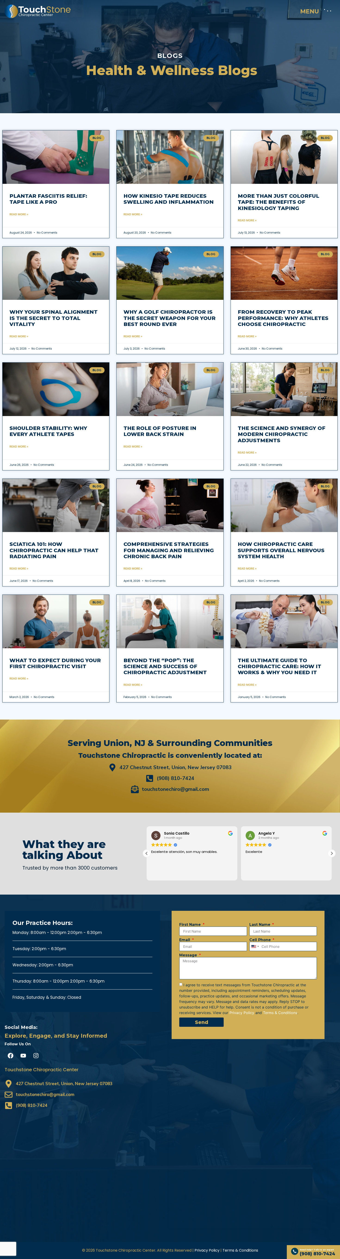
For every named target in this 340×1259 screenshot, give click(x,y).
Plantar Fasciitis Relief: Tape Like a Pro (48, 199)
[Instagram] (36, 1055)
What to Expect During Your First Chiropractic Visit (55, 663)
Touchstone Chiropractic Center (41, 1069)
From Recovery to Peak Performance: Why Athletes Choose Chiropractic (283, 318)
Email (185, 940)
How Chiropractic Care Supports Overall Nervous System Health (281, 550)
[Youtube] (23, 1055)
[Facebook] (10, 1055)
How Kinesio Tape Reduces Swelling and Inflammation (169, 199)
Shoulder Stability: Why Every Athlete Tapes (48, 431)
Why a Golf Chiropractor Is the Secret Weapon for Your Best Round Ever (170, 318)
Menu (309, 11)
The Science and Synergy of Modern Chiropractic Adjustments (281, 434)
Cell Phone (260, 940)
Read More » (18, 214)
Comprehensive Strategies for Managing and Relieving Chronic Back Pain (169, 550)
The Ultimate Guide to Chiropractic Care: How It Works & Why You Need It (279, 666)
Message (188, 955)
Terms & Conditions (240, 1250)
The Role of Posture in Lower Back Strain (160, 431)
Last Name (260, 925)
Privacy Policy (207, 1250)
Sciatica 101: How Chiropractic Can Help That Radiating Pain (54, 550)
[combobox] (255, 946)
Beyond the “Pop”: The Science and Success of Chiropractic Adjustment (165, 666)
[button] (146, 853)
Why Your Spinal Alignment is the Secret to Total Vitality (53, 318)
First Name (190, 925)
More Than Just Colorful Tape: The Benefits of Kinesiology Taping (278, 202)
